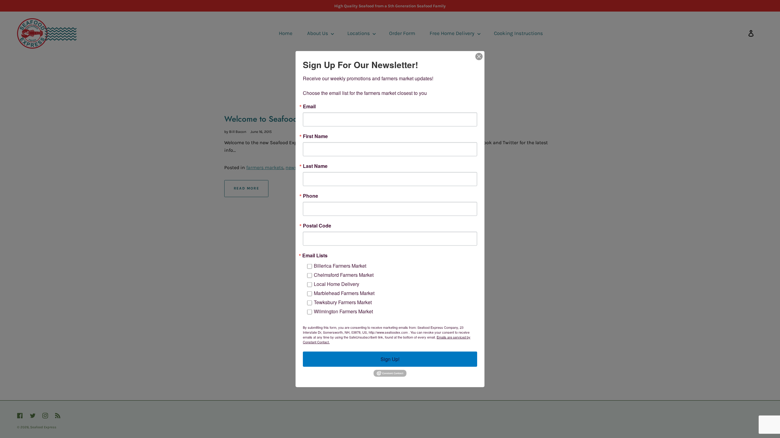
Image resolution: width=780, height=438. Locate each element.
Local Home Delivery (336, 283)
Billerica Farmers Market (340, 265)
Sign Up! (390, 359)
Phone (310, 195)
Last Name (315, 166)
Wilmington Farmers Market (343, 311)
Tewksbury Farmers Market (343, 302)
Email (309, 106)
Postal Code (317, 225)
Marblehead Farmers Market (344, 293)
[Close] (479, 56)
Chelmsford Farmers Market (344, 274)
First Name (315, 136)
